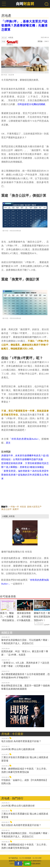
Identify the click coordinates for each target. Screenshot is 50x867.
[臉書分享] (18, 863)
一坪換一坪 (14, 507)
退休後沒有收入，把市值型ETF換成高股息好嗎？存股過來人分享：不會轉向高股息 (25, 617)
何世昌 (23, 507)
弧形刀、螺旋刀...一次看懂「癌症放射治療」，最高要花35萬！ (8, 617)
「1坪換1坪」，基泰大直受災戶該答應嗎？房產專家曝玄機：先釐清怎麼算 (24, 25)
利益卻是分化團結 (29, 104)
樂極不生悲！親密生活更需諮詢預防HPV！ (42, 617)
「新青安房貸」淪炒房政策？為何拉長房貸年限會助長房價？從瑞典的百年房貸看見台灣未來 (25, 475)
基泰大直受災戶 (34, 507)
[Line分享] (27, 863)
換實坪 (16, 509)
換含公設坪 (6, 509)
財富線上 (10, 45)
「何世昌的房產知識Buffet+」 (25, 439)
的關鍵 (41, 104)
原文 (8, 442)
